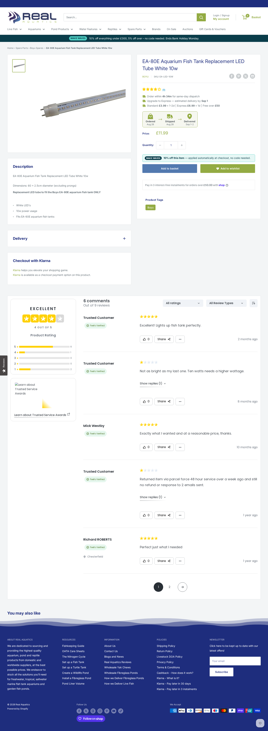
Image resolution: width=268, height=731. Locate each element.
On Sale (171, 29)
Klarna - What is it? (168, 678)
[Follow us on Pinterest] (106, 711)
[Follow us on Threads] (93, 711)
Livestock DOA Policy (169, 656)
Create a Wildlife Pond (75, 672)
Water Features (88, 29)
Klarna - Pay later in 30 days (174, 683)
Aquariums (34, 29)
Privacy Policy (165, 662)
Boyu (145, 76)
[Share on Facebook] (231, 76)
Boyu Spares (36, 48)
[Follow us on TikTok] (120, 711)
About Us (109, 645)
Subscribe (221, 671)
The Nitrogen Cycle (73, 656)
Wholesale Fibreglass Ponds (121, 672)
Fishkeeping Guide (73, 645)
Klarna (16, 270)
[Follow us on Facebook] (79, 711)
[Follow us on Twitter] (86, 711)
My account (221, 19)
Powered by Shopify (17, 708)
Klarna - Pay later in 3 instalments (177, 689)
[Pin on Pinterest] (238, 76)
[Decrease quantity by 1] (160, 145)
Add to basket (169, 168)
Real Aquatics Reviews (117, 662)
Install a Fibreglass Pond (76, 678)
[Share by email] (252, 76)
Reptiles (112, 29)
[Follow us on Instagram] (99, 711)
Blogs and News (114, 656)
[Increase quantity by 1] (182, 145)
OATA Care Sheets (73, 651)
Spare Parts (135, 29)
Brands (156, 29)
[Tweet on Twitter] (245, 76)
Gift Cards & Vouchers (212, 29)
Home (10, 48)
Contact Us (111, 651)
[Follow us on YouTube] (113, 711)
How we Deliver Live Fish (119, 683)
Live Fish (12, 29)
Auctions (187, 29)
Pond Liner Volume (73, 683)
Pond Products (60, 29)
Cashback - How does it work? (175, 672)
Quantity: (148, 144)
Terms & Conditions (168, 667)
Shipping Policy (166, 645)
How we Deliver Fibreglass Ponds (124, 678)
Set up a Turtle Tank (74, 667)
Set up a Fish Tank (73, 662)
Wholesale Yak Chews (117, 667)
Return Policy (164, 651)
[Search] (201, 17)
